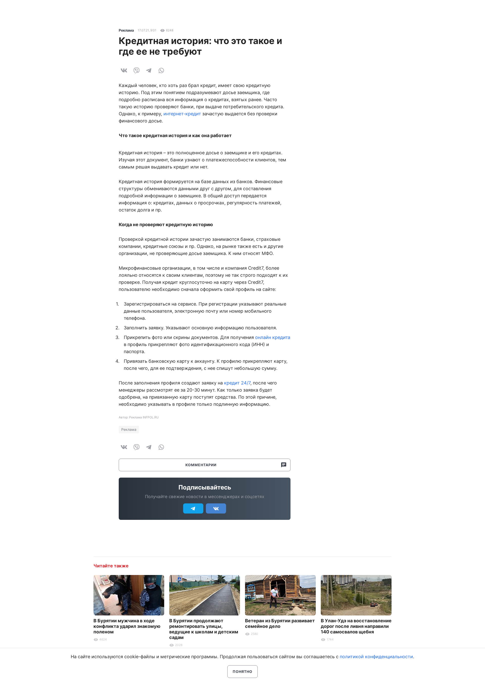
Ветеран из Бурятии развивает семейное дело (280, 623)
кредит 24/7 (237, 383)
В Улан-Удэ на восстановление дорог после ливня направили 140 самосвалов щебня (356, 626)
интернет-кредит (182, 113)
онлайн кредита (272, 337)
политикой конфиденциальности (376, 656)
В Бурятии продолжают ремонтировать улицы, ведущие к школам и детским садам (203, 629)
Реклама (126, 30)
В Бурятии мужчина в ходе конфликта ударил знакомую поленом (126, 626)
